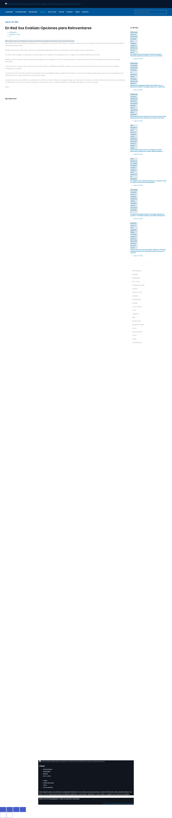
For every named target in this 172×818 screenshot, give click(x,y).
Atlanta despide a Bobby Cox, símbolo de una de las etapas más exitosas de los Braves (41, 422)
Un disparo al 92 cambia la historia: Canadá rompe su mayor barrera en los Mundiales (148, 181)
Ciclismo (135, 288)
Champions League (138, 285)
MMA (133, 317)
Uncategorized (137, 342)
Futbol (45, 780)
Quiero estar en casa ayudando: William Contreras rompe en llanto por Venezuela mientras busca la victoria (49, 204)
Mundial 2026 (136, 321)
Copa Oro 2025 (137, 292)
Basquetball (136, 278)
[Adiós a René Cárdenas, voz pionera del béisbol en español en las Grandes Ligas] (65, 257)
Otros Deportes (48, 787)
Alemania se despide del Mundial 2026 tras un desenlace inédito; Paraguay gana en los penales (147, 86)
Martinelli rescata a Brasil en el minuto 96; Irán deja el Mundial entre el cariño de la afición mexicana (148, 117)
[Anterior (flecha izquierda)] (3, 815)
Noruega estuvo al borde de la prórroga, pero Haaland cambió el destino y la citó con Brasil (146, 55)
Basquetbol (46, 771)
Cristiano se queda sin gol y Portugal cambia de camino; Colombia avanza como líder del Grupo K (147, 215)
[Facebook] (11, 87)
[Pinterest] (21, 87)
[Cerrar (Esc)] (23, 809)
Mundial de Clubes (138, 324)
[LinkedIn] (16, 87)
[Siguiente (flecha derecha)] (10, 815)
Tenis (45, 785)
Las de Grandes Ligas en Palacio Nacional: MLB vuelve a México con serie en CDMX (38, 530)
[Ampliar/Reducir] (3, 809)
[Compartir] (16, 809)
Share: (7, 87)
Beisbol (45, 774)
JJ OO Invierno (137, 306)
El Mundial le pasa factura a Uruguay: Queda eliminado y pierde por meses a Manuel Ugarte (146, 150)
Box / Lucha (136, 281)
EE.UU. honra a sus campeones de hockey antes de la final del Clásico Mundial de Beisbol (41, 747)
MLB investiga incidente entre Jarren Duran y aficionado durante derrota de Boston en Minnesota (45, 639)
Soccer (134, 328)
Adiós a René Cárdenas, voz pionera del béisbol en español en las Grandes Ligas (38, 313)
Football (134, 303)
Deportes (135, 296)
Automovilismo (136, 271)
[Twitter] (14, 87)
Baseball (135, 274)
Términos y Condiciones (110, 803)
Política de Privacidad (126, 803)
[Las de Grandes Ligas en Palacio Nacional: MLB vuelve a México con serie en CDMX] (65, 475)
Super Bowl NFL (137, 332)
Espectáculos (136, 299)
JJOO (134, 310)
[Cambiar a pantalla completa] (10, 809)
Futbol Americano (48, 783)
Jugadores (135, 314)
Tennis (134, 335)
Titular (134, 339)
